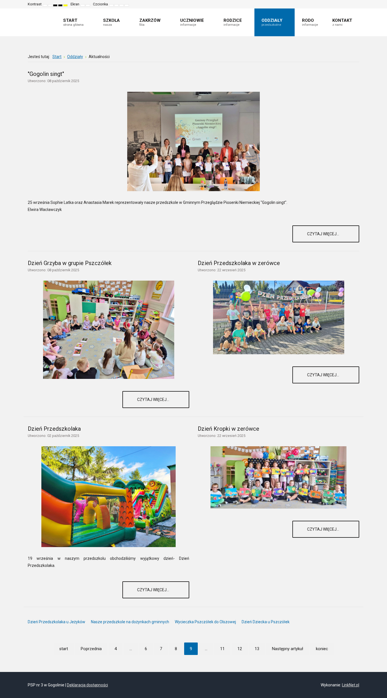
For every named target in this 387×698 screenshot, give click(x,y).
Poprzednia (91, 648)
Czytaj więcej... (323, 234)
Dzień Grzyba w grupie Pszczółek (70, 263)
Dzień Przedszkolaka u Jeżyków (56, 622)
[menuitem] (76, 22)
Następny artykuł (287, 648)
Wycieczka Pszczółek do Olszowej (205, 622)
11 (222, 648)
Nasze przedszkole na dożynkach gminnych (130, 622)
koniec (322, 648)
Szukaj (355, 4)
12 (239, 648)
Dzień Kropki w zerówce (228, 428)
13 (257, 648)
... (130, 648)
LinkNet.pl (350, 685)
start (63, 648)
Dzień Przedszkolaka (54, 428)
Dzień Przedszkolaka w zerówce (239, 263)
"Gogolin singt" (46, 74)
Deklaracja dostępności (87, 685)
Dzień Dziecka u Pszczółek (266, 622)
